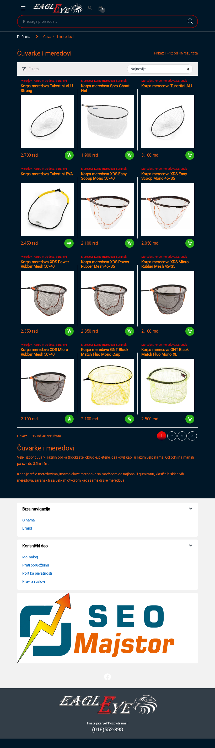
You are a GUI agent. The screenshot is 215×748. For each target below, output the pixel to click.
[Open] (23, 8)
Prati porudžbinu (35, 565)
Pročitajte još (66, 243)
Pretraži (190, 21)
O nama (28, 520)
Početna (23, 37)
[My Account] (90, 8)
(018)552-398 (107, 729)
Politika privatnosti (37, 573)
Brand (27, 528)
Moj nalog (30, 557)
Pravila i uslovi (33, 581)
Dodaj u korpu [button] (69, 155)
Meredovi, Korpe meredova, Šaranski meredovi (44, 82)
